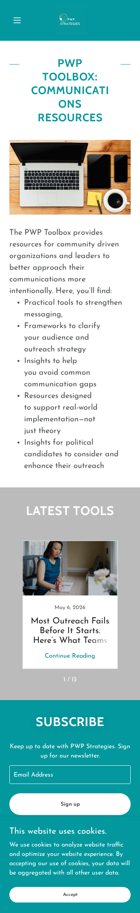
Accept (70, 894)
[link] (70, 20)
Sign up (70, 804)
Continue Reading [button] (70, 656)
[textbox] (70, 774)
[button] (18, 20)
